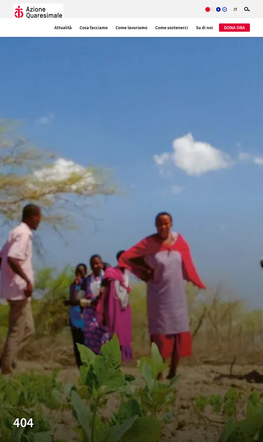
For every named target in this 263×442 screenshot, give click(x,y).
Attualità (63, 27)
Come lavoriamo (131, 27)
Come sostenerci (171, 27)
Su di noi (204, 27)
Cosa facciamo (94, 27)
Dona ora (234, 27)
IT (235, 9)
